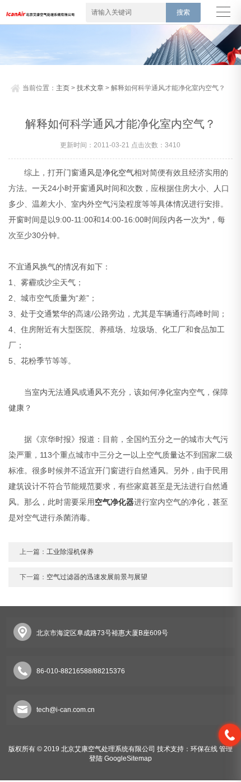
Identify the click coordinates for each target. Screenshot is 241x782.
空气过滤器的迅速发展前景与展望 (97, 577)
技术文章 (90, 88)
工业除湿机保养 (70, 552)
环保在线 (204, 749)
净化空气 (118, 172)
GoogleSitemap (128, 758)
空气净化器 (114, 501)
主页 (62, 88)
